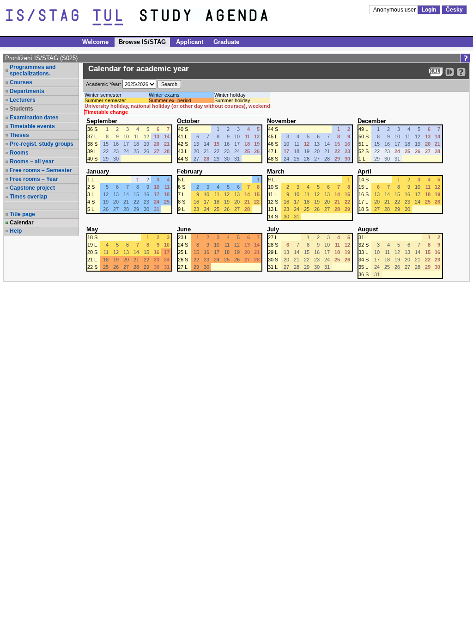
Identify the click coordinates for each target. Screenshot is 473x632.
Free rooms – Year (34, 179)
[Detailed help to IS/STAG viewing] (461, 72)
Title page (22, 214)
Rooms (19, 152)
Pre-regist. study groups (41, 144)
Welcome (95, 41)
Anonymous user (395, 9)
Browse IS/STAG (142, 41)
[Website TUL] (73, 17)
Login (429, 9)
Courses (21, 82)
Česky (454, 9)
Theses (19, 135)
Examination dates (34, 117)
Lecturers (23, 100)
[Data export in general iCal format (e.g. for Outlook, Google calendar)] (436, 72)
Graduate (226, 41)
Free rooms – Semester (41, 170)
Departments (27, 91)
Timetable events (32, 126)
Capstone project (32, 188)
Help (16, 231)
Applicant (189, 41)
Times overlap (28, 196)
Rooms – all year (32, 161)
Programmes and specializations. (32, 70)
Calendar (22, 222)
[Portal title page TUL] (221, 17)
